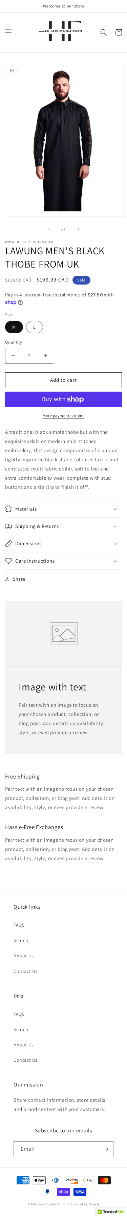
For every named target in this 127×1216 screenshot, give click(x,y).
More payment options (63, 415)
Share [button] (19, 579)
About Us (24, 956)
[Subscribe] (105, 1149)
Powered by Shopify (85, 1204)
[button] (8, 32)
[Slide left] (48, 229)
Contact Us (26, 971)
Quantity (13, 342)
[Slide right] (78, 229)
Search (21, 940)
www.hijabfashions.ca (54, 1204)
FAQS (19, 925)
